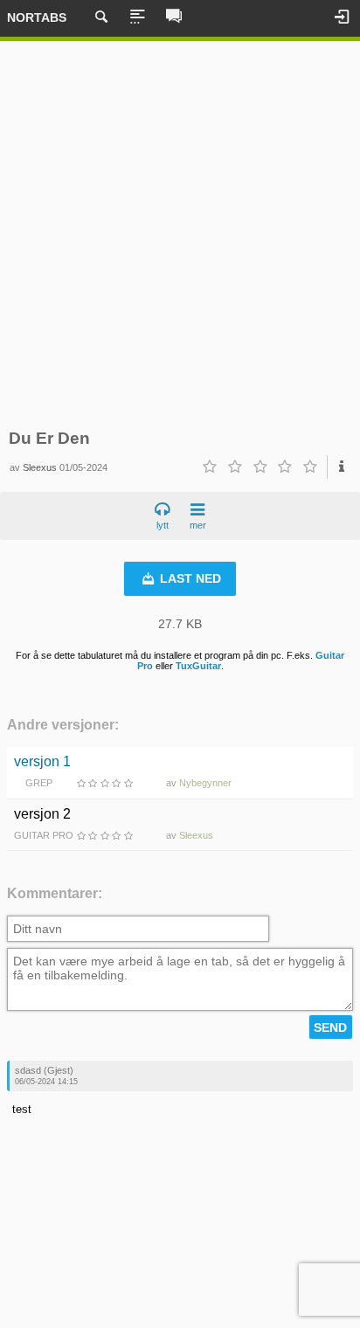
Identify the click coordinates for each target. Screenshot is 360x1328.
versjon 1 (42, 761)
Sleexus (40, 467)
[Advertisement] (180, 235)
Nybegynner (205, 783)
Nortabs (36, 17)
